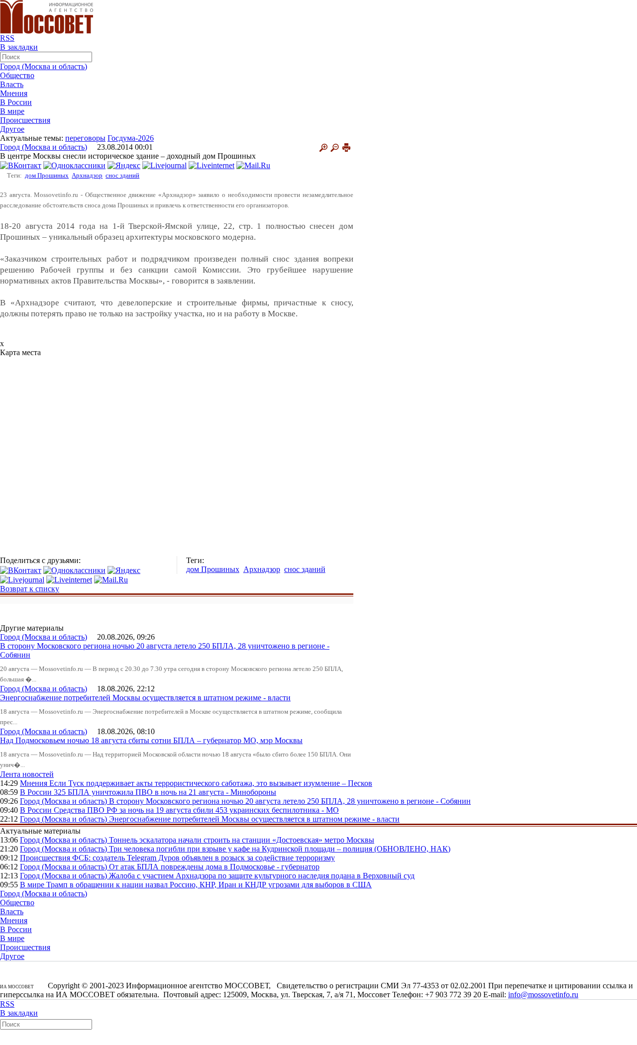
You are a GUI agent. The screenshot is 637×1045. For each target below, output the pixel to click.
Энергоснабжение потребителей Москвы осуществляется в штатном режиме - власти (145, 697)
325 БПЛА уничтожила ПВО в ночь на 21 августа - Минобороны (165, 792)
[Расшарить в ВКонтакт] (20, 165)
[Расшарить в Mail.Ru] (253, 165)
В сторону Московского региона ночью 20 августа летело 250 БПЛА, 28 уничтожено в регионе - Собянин (290, 801)
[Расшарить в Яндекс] (123, 165)
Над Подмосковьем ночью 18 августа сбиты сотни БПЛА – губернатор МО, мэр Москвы (151, 740)
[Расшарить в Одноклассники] (74, 165)
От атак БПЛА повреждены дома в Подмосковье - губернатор (214, 866)
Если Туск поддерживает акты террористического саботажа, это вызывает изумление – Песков (210, 783)
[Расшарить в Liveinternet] (211, 165)
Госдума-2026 (130, 138)
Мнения (13, 93)
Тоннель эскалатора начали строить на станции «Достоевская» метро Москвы (241, 840)
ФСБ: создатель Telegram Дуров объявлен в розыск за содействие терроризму (203, 858)
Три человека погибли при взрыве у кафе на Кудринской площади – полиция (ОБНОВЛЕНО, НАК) (279, 849)
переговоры (85, 138)
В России (16, 102)
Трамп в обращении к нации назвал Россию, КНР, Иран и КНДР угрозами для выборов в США (209, 884)
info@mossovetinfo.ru (543, 994)
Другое (12, 129)
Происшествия (25, 120)
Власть (11, 84)
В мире (12, 111)
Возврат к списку (29, 588)
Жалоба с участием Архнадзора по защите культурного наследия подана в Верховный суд (262, 875)
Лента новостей (27, 774)
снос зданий (122, 175)
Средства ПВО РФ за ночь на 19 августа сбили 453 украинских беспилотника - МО (196, 810)
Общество (17, 75)
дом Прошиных (47, 175)
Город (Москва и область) (43, 66)
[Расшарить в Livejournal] (164, 165)
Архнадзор (87, 175)
